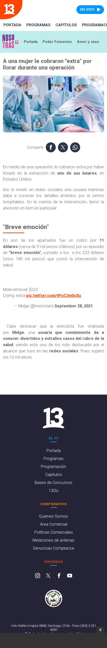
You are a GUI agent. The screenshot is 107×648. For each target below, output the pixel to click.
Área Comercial (53, 524)
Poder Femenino (57, 41)
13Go (53, 490)
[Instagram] (38, 576)
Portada (12, 25)
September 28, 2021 (73, 306)
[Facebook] (59, 576)
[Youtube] (70, 576)
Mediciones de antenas (53, 540)
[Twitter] (48, 576)
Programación (53, 466)
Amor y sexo (88, 41)
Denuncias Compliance (53, 548)
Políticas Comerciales (53, 532)
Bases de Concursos (53, 482)
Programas (38, 25)
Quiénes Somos (53, 516)
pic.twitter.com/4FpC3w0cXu (53, 295)
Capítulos (66, 25)
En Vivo (87, 9)
